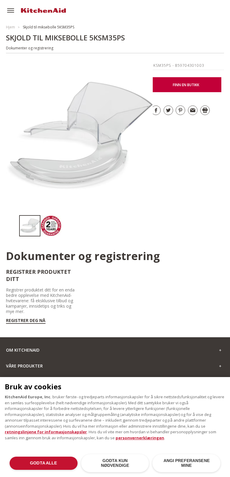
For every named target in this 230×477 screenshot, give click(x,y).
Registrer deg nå (26, 320)
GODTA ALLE (43, 463)
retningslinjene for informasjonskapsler (46, 432)
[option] (29, 225)
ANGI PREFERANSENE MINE (187, 463)
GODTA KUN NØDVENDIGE (115, 463)
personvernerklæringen (140, 437)
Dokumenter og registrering (29, 48)
